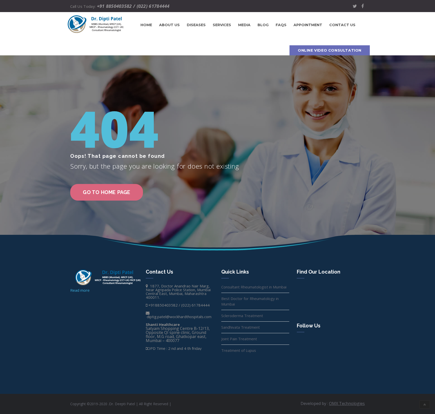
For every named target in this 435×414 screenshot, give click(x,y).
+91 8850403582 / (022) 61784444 (133, 6)
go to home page (106, 192)
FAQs (281, 25)
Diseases (196, 25)
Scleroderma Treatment (242, 315)
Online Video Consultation (329, 50)
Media (244, 25)
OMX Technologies (347, 403)
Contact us (342, 25)
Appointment (308, 25)
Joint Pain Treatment (239, 338)
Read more (80, 290)
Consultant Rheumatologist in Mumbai (253, 286)
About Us (169, 25)
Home (146, 25)
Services (222, 25)
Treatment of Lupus (238, 350)
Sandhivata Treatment (240, 327)
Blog (263, 25)
